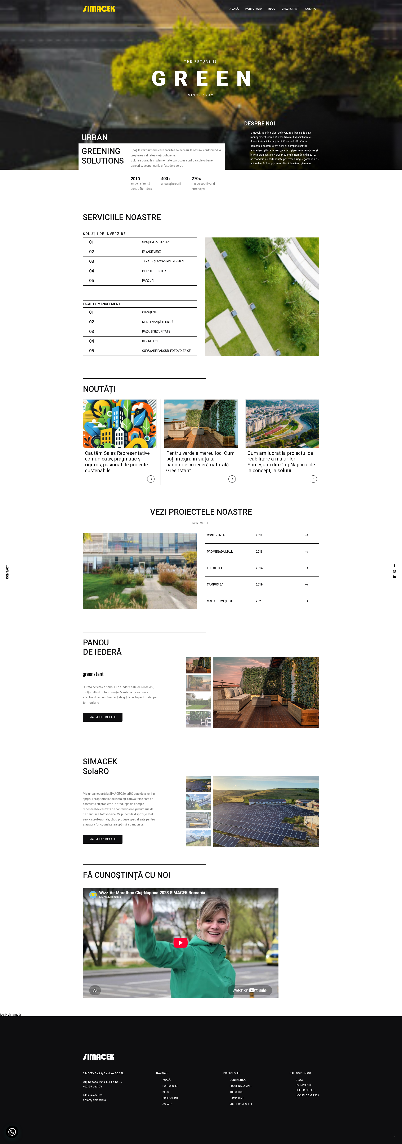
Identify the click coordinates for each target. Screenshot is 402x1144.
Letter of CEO (305, 1090)
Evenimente (304, 1085)
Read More (151, 480)
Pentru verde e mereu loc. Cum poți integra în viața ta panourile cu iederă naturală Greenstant (200, 461)
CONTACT (7, 572)
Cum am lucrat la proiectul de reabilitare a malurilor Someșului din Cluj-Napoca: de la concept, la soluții (281, 461)
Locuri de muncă (307, 1095)
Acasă (234, 8)
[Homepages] (98, 1057)
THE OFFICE (236, 1092)
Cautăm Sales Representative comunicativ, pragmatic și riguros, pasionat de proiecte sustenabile (117, 461)
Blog (271, 8)
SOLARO (310, 8)
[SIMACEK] (99, 9)
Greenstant (290, 8)
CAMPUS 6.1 (237, 1098)
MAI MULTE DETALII (103, 717)
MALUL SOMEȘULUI (241, 1104)
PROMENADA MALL (241, 1086)
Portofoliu (253, 8)
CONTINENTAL (238, 1079)
